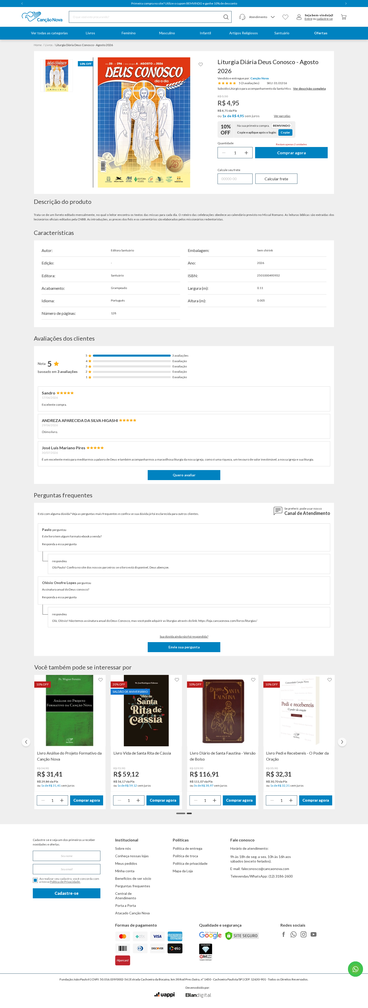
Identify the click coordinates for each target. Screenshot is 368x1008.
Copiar (285, 132)
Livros (49, 45)
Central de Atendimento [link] (125, 895)
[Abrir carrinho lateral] (343, 17)
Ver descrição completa (309, 88)
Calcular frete (276, 178)
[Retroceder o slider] (26, 742)
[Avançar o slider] (342, 742)
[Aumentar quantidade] (246, 152)
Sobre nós (123, 848)
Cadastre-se (67, 893)
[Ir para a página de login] (299, 17)
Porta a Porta (125, 905)
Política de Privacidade (65, 882)
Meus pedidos (126, 863)
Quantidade (226, 143)
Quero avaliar (184, 475)
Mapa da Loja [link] (183, 871)
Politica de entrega (187, 848)
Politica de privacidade (190, 863)
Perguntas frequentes (132, 886)
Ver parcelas (282, 116)
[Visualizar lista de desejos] (285, 17)
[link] (90, 33)
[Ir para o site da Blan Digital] (198, 995)
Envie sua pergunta (184, 647)
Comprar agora (291, 152)
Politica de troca (185, 856)
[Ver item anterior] (22, 3)
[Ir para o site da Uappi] (164, 994)
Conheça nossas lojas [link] (132, 856)
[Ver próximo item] (345, 3)
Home (38, 45)
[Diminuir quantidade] (224, 152)
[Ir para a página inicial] (36, 17)
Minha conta (124, 871)
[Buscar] (226, 17)
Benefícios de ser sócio (133, 878)
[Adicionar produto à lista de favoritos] (200, 64)
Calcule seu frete (229, 170)
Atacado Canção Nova (132, 913)
